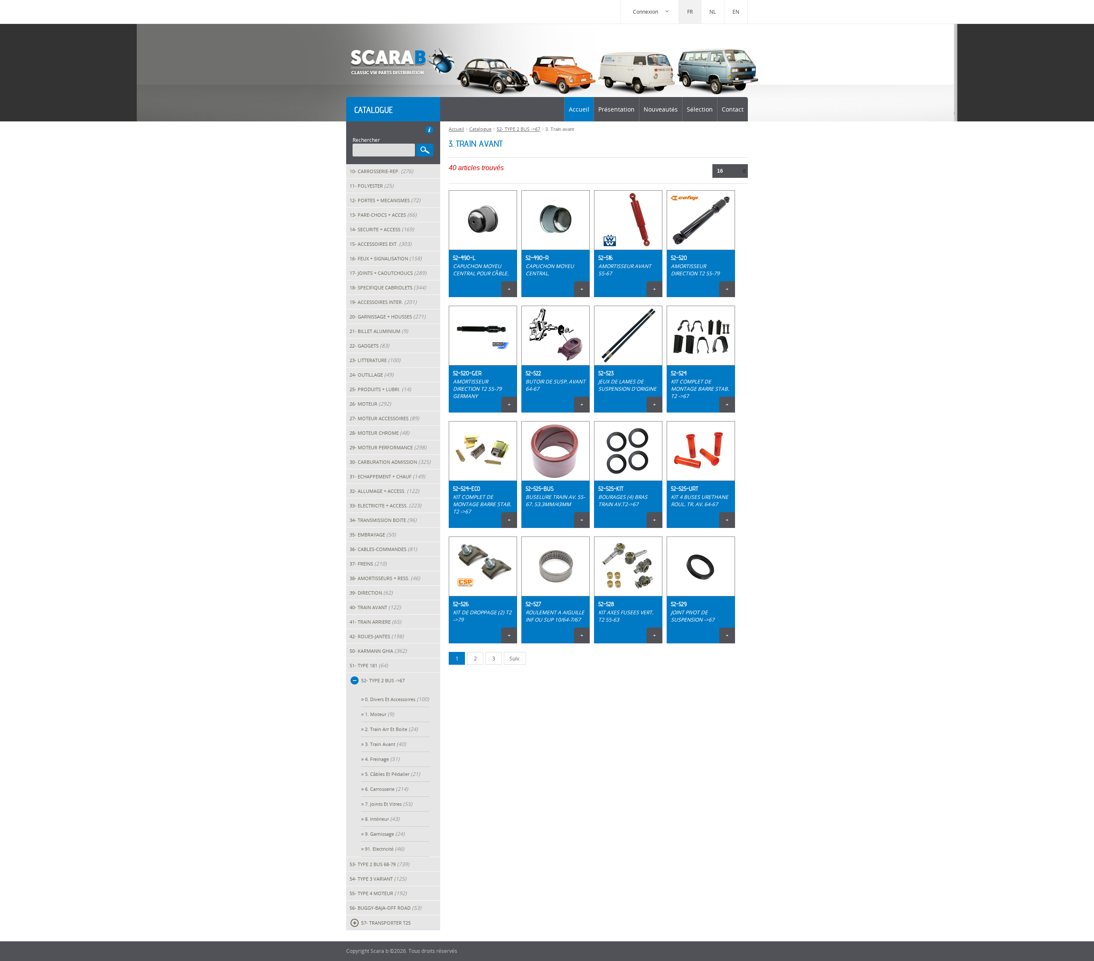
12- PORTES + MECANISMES (385, 200)
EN (735, 11)
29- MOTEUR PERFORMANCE (388, 447)
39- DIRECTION (371, 592)
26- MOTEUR (370, 403)
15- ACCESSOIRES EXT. (381, 244)
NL (712, 11)
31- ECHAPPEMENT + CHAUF (387, 476)
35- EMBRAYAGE (373, 534)
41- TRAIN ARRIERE (375, 621)
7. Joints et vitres (388, 804)
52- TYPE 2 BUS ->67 (518, 129)
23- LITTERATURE (375, 360)
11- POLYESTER (372, 185)
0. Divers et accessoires (397, 699)
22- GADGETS (369, 345)
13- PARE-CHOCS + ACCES (383, 214)
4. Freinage (382, 759)
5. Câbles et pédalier (392, 774)
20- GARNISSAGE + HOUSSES (388, 316)
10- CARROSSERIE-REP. (381, 171)
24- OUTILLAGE (372, 374)
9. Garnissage (385, 833)
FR (690, 11)
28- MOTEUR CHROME (379, 432)
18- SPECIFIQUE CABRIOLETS (388, 287)
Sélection (700, 109)
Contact (733, 109)
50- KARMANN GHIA (378, 650)
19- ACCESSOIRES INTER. (383, 302)
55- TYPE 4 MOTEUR (378, 893)
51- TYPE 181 (369, 665)
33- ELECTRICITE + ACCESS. (385, 505)
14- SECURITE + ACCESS (382, 229)
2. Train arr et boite (391, 729)
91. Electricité (384, 848)
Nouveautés (661, 109)
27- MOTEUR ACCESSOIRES (384, 418)
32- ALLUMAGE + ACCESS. (384, 491)
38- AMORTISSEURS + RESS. (385, 578)
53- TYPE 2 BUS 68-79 (379, 864)
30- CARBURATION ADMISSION (390, 462)
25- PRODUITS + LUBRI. (380, 389)
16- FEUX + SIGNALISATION (386, 258)
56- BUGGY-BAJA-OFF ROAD (385, 907)
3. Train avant (385, 744)
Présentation (616, 109)
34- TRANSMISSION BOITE (383, 520)
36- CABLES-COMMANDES (383, 549)
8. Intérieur (382, 818)
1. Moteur (379, 714)
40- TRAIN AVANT (375, 607)
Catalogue (480, 129)
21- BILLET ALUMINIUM (379, 331)
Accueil (579, 109)
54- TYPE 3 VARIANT (378, 878)
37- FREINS (368, 563)
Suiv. (515, 658)
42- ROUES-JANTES (377, 636)
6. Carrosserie (386, 789)
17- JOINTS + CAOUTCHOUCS (388, 273)
